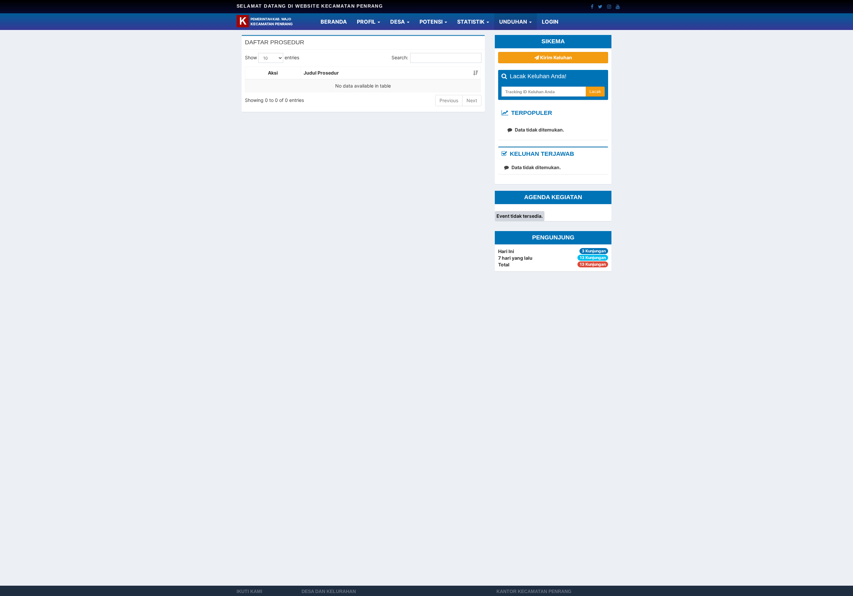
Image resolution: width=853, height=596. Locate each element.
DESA (398, 21)
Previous (448, 100)
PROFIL (367, 21)
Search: (400, 57)
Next (471, 100)
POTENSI (432, 21)
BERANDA (336, 21)
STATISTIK (471, 21)
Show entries (272, 57)
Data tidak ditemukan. (539, 130)
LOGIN (552, 21)
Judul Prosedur (321, 73)
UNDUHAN (513, 21)
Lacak (595, 91)
